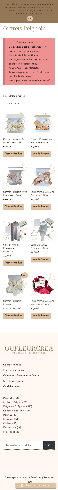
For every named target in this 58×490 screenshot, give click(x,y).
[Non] (54, 11)
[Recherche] (49, 445)
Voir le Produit (13, 153)
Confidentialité (11, 386)
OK (29, 18)
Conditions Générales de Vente (21, 375)
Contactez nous (26, 42)
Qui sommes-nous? (14, 370)
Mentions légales (13, 381)
